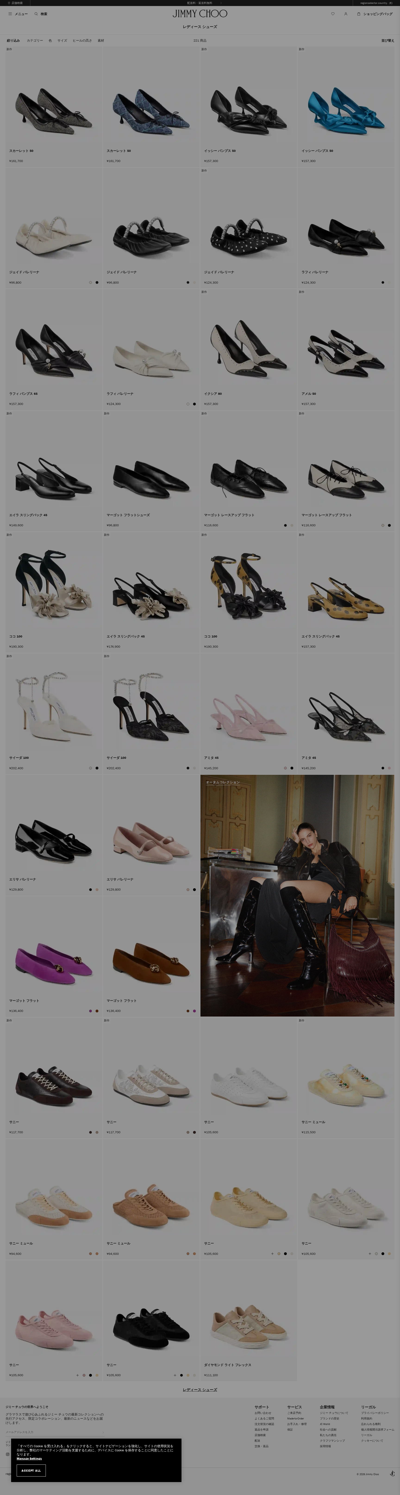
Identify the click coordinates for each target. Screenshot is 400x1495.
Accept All (31, 1470)
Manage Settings (29, 1459)
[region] (96, 1460)
